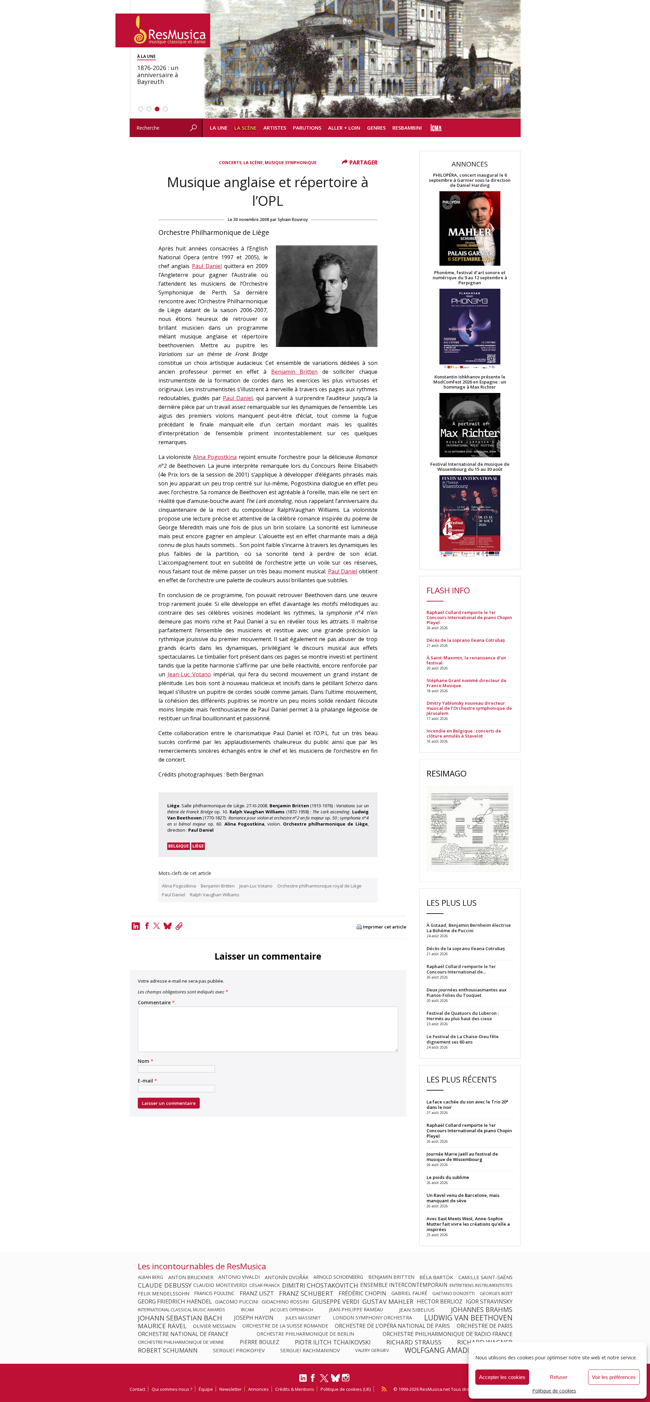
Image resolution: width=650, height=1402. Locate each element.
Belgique (178, 846)
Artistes (274, 127)
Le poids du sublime (448, 1177)
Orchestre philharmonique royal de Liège (319, 886)
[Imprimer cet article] (359, 927)
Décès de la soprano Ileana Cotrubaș (466, 640)
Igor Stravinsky (489, 1301)
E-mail (147, 1080)
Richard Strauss (413, 1342)
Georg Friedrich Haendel (175, 1301)
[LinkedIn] (303, 1381)
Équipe (206, 1389)
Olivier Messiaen (214, 1326)
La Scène (245, 127)
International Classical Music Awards (181, 1309)
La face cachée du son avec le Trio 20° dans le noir (467, 1104)
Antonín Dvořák (286, 1277)
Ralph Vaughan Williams (214, 895)
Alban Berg (150, 1277)
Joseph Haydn (254, 1317)
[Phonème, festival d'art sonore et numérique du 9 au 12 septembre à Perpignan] (470, 330)
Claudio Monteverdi (220, 1285)
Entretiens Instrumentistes (481, 1285)
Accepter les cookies (502, 1377)
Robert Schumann (168, 1350)
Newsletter (230, 1389)
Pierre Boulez (259, 1342)
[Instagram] (346, 1378)
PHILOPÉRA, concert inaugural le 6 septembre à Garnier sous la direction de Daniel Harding (470, 180)
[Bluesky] (335, 1378)
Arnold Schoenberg (338, 1277)
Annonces (258, 1389)
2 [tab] (149, 109)
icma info (436, 127)
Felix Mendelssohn (163, 1293)
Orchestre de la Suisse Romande (285, 1326)
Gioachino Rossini (285, 1301)
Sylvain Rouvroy (293, 219)
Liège (198, 846)
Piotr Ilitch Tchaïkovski (333, 1342)
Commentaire (156, 1002)
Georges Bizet (496, 1293)
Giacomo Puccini (236, 1301)
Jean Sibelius (417, 1309)
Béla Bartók (436, 1277)
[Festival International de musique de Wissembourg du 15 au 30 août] (470, 516)
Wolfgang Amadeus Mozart (459, 1350)
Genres (376, 127)
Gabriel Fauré (409, 1293)
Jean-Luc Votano (189, 674)
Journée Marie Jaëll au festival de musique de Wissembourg (462, 1156)
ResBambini (407, 127)
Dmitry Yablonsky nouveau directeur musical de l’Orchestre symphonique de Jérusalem (469, 708)
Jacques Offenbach (291, 1309)
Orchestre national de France (183, 1334)
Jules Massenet (303, 1317)
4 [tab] (165, 109)
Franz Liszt (257, 1293)
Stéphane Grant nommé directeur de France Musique (466, 683)
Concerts (230, 163)
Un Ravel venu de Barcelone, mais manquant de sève (463, 1198)
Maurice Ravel (162, 1326)
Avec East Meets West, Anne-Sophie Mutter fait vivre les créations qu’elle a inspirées (468, 1223)
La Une (219, 127)
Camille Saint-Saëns (485, 1277)
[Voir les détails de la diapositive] (361, 59)
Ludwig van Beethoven (468, 1317)
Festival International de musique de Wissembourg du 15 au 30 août (470, 467)
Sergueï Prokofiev (239, 1350)
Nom (145, 1061)
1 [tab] (140, 109)
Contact (137, 1389)
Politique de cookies (554, 1390)
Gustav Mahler (387, 1301)
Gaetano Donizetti (453, 1293)
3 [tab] (157, 109)
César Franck (264, 1285)
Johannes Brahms (482, 1309)
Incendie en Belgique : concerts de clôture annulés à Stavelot (464, 733)
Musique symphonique (291, 163)
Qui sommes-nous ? (172, 1389)
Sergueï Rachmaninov (310, 1350)
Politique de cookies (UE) (346, 1389)
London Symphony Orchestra (372, 1317)
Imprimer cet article (384, 927)
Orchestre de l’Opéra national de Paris (392, 1326)
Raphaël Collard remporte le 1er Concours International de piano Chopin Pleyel (469, 617)
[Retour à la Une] (162, 30)
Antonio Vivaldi (239, 1277)
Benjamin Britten (294, 371)
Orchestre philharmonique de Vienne (181, 1342)
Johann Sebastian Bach (180, 1317)
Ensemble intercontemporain (404, 1285)
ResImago (447, 773)
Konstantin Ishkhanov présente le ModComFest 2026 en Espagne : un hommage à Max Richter (469, 382)
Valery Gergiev (372, 1350)
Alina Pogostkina (215, 457)
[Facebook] (147, 925)
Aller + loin (344, 127)
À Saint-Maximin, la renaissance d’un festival (466, 660)
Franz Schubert (306, 1293)
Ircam (247, 1309)
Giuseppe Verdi (335, 1301)
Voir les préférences (614, 1377)
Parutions (307, 127)
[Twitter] (156, 925)
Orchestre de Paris (485, 1326)
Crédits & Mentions (294, 1389)
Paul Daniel (207, 266)
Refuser (558, 1377)
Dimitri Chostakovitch (320, 1285)
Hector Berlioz (439, 1301)
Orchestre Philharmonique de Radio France (448, 1334)
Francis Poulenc (214, 1293)
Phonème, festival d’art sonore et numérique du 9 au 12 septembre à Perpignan (470, 277)
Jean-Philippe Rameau (356, 1309)
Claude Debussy (165, 1285)
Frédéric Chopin (362, 1293)
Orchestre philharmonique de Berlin (305, 1334)
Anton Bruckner (190, 1277)
